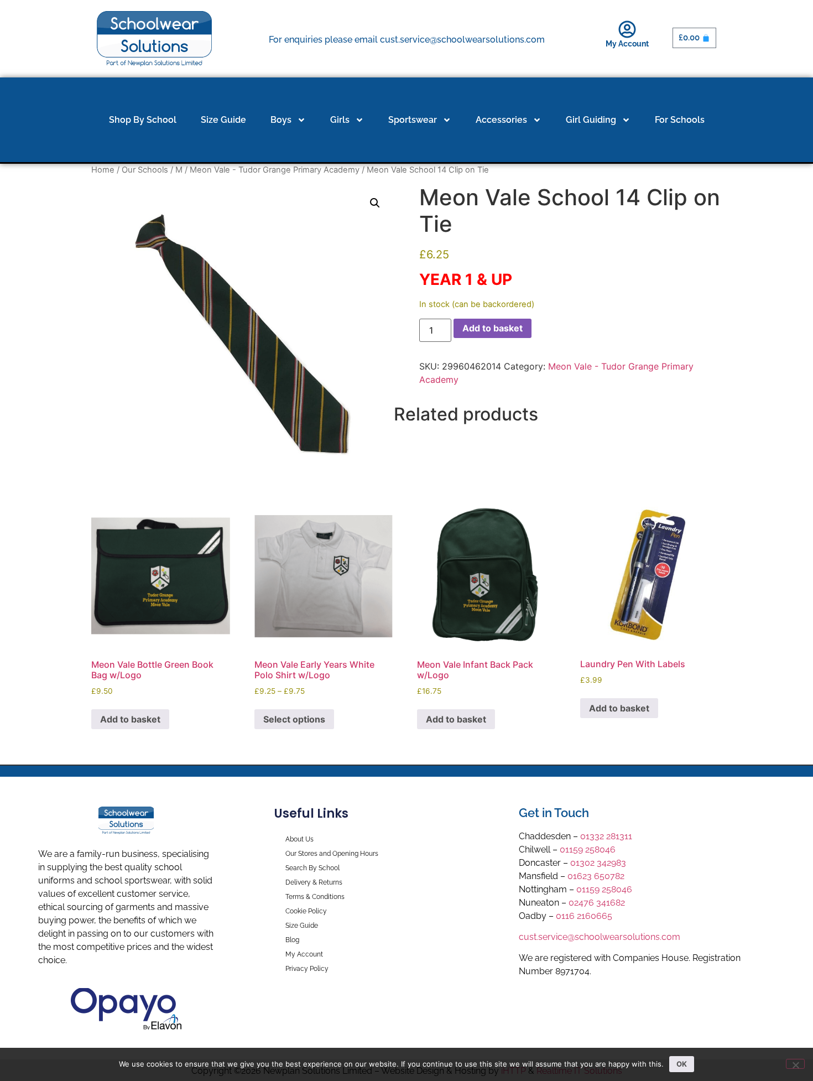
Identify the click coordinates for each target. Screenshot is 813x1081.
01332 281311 (606, 836)
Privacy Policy (307, 969)
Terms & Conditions (315, 897)
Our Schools (145, 170)
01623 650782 (595, 876)
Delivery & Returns (313, 882)
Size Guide (223, 120)
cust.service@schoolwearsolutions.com (599, 937)
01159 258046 (588, 849)
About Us (299, 839)
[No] (795, 1064)
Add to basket (492, 328)
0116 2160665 (584, 916)
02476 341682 (597, 902)
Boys (280, 120)
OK (681, 1063)
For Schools (680, 120)
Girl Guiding (591, 120)
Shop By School (142, 120)
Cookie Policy (306, 911)
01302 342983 (598, 862)
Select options (294, 719)
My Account (627, 43)
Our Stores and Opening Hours (331, 853)
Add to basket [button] (130, 719)
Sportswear (412, 120)
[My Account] (627, 29)
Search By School (312, 868)
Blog (292, 940)
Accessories (501, 120)
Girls (340, 120)
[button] (375, 203)
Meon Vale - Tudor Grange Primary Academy (274, 170)
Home (102, 170)
